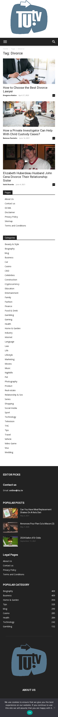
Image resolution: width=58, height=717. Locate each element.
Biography (10, 248)
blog (7, 253)
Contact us (10, 203)
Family (8, 297)
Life (6, 350)
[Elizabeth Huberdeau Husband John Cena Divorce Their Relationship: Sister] (29, 157)
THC (7, 425)
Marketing (9, 359)
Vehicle (8, 439)
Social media (11, 408)
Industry (8, 332)
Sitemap (9, 221)
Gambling (9, 315)
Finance (8, 306)
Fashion (8, 301)
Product (8, 385)
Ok (29, 712)
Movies (8, 363)
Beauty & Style (12, 244)
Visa (7, 447)
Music (7, 368)
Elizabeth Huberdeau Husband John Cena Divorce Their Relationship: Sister (27, 176)
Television (9, 421)
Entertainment (11, 292)
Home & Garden (13, 328)
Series (8, 399)
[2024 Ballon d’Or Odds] (10, 541)
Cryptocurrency (12, 284)
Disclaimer (10, 212)
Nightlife (9, 372)
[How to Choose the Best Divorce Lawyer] (29, 71)
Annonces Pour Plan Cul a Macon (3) (37, 523)
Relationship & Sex (14, 394)
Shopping (9, 403)
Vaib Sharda (8, 184)
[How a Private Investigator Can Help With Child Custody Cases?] (29, 114)
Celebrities (10, 275)
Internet (8, 337)
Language (9, 341)
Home (5, 49)
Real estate (10, 390)
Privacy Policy (11, 216)
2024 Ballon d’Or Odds (30, 538)
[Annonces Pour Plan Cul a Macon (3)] (10, 527)
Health (8, 323)
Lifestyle (9, 354)
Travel (8, 434)
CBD (7, 270)
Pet (6, 377)
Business (9, 257)
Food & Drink (11, 310)
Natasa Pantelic (10, 138)
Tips (7, 430)
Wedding (9, 452)
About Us (9, 199)
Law (7, 346)
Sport (7, 412)
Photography (11, 381)
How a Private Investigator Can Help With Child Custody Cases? (27, 132)
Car (6, 261)
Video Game (11, 443)
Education (9, 288)
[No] (54, 707)
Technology (10, 416)
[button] (5, 42)
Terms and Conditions (15, 225)
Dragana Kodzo (10, 95)
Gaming (8, 319)
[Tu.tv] (29, 19)
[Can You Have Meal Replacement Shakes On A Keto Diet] (10, 513)
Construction (11, 279)
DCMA (8, 207)
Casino (8, 266)
